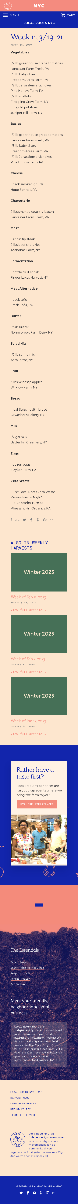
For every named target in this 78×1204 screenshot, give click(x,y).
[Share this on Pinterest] (37, 520)
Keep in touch (20, 973)
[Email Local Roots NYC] (54, 1193)
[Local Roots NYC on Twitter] (22, 1193)
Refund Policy (20, 978)
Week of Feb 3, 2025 (28, 659)
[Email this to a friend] (51, 520)
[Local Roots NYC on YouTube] (35, 1193)
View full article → (28, 610)
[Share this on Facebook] (31, 520)
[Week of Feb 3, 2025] (39, 654)
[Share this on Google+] (44, 520)
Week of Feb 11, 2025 (28, 598)
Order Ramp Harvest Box (27, 967)
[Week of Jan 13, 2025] (39, 716)
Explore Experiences (37, 804)
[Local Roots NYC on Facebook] (28, 1193)
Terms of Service (23, 1115)
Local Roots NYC (39, 23)
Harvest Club (20, 1097)
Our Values (18, 984)
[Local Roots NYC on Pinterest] (41, 1193)
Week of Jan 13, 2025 (28, 721)
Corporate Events (23, 1103)
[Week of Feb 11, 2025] (39, 592)
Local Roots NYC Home (26, 1092)
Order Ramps (19, 962)
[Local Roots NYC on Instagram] (48, 1193)
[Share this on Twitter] (24, 520)
